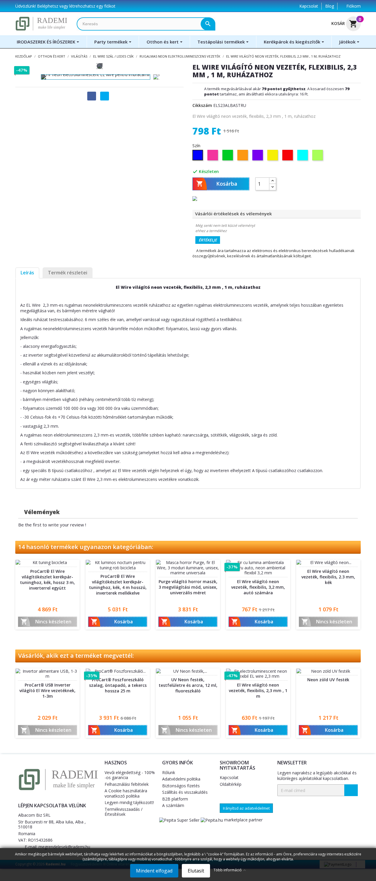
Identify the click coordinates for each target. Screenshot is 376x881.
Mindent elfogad (154, 870)
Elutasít (196, 870)
